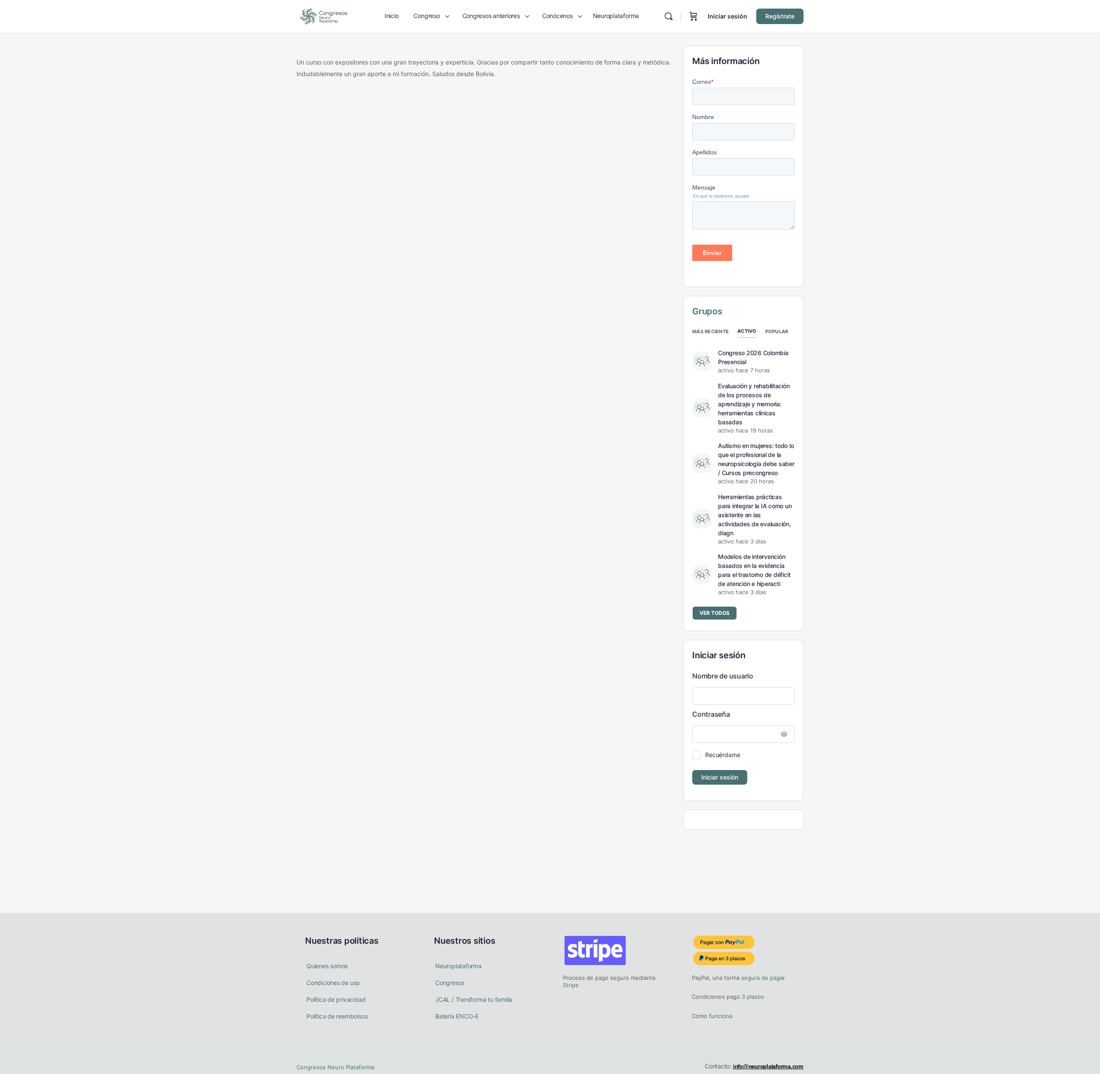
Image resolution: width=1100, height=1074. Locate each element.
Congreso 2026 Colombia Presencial (753, 357)
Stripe (571, 985)
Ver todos (715, 613)
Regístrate (779, 16)
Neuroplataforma (458, 966)
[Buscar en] (668, 16)
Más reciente (710, 331)
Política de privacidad (335, 999)
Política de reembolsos (336, 1016)
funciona (719, 1016)
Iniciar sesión (727, 16)
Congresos (449, 982)
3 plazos (752, 996)
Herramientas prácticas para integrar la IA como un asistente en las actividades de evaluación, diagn (755, 515)
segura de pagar (762, 977)
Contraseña (711, 714)
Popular (776, 331)
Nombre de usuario (722, 676)
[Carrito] (693, 16)
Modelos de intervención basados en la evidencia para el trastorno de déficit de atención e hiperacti (754, 570)
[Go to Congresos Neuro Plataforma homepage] (323, 15)
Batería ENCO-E (457, 1016)
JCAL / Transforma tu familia (473, 999)
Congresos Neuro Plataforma (335, 1067)
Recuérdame (722, 754)
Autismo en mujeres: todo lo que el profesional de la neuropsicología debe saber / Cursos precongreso (756, 459)
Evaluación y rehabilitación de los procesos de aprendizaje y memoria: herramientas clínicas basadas (754, 404)
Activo (747, 331)
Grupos (707, 311)
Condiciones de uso (333, 982)
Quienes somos (327, 966)
